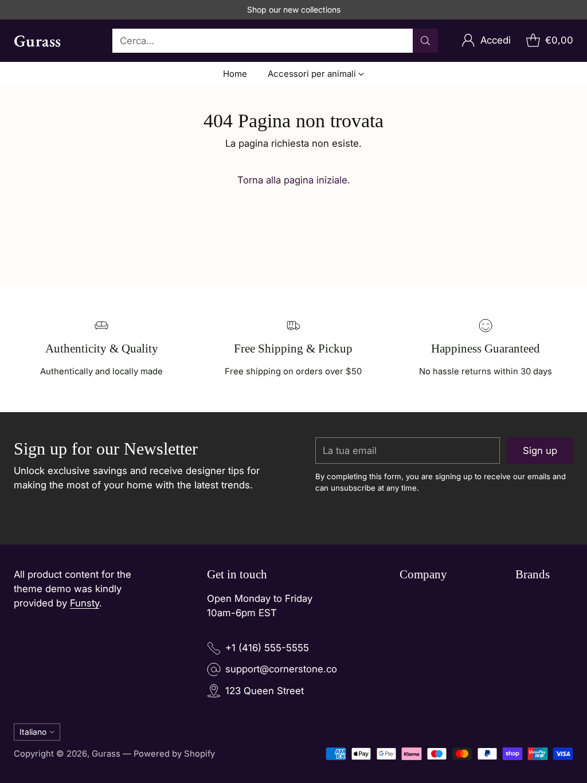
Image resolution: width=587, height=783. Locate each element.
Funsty (84, 603)
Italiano (32, 732)
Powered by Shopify (174, 754)
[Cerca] (425, 41)
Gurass (106, 754)
